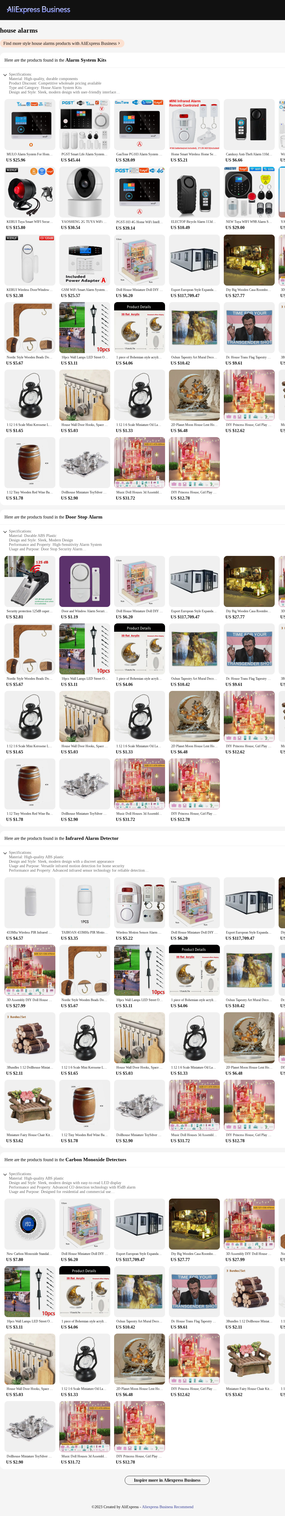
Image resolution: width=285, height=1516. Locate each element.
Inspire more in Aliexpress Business (167, 1480)
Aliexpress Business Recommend (167, 1507)
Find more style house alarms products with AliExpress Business (60, 43)
